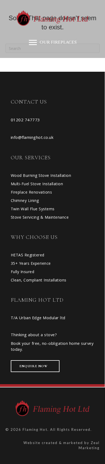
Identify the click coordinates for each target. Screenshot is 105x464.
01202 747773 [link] (25, 119)
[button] (35, 366)
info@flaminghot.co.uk (32, 137)
